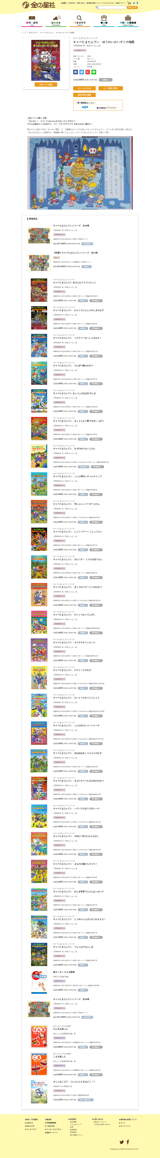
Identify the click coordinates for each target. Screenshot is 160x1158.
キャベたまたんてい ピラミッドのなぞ (72, 670)
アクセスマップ (76, 1124)
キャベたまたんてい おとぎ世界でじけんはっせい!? (78, 891)
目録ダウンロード (100, 1122)
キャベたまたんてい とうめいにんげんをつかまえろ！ (79, 919)
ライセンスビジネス (108, 3)
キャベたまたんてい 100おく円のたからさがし (76, 836)
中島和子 (56, 1086)
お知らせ (29, 1123)
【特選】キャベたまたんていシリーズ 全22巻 (75, 253)
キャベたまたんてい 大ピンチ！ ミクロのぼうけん (77, 559)
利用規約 (73, 1132)
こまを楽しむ (59, 1056)
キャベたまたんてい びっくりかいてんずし (74, 614)
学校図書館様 (51, 1123)
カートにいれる (84, 88)
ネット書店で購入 (110, 88)
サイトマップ (125, 1126)
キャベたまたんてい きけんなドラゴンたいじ (74, 282)
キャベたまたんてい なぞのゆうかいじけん (74, 448)
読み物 (89, 67)
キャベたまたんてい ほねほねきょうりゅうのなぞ (77, 753)
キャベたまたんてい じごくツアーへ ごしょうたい (77, 531)
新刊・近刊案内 (32, 1119)
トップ (23, 32)
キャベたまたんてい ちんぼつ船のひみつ (73, 365)
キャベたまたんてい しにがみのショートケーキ (76, 725)
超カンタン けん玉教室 (64, 972)
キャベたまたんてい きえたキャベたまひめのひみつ (78, 781)
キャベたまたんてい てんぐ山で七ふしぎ (73, 947)
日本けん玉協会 (59, 977)
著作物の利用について (93, 3)
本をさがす (132, 7)
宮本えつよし (92, 46)
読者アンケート (121, 3)
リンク (122, 1123)
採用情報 (73, 1130)
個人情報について (76, 1135)
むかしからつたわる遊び (62, 1026)
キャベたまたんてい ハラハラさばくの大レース (76, 808)
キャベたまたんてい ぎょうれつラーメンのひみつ (77, 587)
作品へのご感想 (45, 85)
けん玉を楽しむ (60, 1029)
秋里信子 (66, 1086)
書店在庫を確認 (84, 95)
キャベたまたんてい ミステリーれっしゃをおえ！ (77, 338)
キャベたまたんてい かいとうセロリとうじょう (76, 698)
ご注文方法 (71, 3)
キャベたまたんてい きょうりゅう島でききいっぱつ (78, 421)
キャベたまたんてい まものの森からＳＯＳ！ (75, 864)
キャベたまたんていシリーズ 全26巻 (71, 225)
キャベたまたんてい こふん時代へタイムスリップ (77, 476)
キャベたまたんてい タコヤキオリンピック (74, 642)
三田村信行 (78, 46)
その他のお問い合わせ (102, 1124)
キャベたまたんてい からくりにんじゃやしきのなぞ (78, 310)
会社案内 (73, 1119)
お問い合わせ (81, 3)
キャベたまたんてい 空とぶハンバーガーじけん (76, 504)
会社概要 (63, 3)
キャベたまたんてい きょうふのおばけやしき (74, 393)
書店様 (48, 1119)
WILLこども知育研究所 (61, 1034)
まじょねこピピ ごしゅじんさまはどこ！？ (74, 1081)
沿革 (71, 1127)
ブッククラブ (31, 1129)
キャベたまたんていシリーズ (85, 38)
